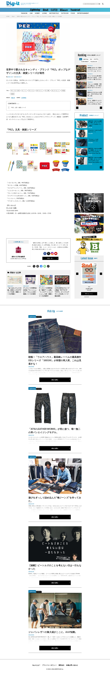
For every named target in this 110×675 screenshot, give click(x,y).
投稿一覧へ (50, 258)
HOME (7, 16)
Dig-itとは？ (36, 665)
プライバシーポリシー (49, 665)
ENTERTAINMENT (83, 13)
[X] (103, 4)
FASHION (24, 13)
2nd (91, 59)
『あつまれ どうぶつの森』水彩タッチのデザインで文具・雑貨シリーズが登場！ (14, 291)
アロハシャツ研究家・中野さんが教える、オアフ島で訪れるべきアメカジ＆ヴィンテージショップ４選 (95, 85)
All (80, 59)
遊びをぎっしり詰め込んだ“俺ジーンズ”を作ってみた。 (54, 499)
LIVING (44, 13)
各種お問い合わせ (72, 665)
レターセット (55, 90)
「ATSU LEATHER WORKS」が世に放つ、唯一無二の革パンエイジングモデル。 (54, 430)
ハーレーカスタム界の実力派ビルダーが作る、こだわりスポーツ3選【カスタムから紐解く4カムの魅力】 (95, 77)
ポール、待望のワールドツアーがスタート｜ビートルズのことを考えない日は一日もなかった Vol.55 (95, 102)
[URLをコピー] (48, 266)
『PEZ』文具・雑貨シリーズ (17, 107)
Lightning (85, 59)
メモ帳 (47, 90)
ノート (24, 90)
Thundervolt (93, 61)
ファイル (31, 90)
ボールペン (40, 90)
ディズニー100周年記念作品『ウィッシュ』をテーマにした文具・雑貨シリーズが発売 (30, 291)
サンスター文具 (16, 90)
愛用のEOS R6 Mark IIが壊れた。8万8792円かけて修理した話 (95, 94)
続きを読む (55, 379)
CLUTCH (96, 59)
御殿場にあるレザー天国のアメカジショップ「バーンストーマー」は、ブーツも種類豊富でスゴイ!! (95, 69)
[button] (77, 108)
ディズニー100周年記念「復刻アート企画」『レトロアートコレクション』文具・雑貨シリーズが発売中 (46, 292)
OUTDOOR (64, 13)
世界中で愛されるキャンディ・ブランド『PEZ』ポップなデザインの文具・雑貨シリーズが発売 (39, 16)
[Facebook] (41, 266)
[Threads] (37, 266)
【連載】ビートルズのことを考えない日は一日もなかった (54, 567)
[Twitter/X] (34, 266)
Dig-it (13, 16)
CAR (31, 13)
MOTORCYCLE (54, 13)
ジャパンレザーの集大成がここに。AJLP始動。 (52, 632)
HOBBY (37, 13)
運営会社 (61, 665)
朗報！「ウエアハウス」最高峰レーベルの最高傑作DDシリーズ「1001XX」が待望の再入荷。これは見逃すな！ (54, 360)
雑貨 (13, 94)
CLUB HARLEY (85, 61)
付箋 (63, 90)
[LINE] (44, 266)
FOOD (73, 13)
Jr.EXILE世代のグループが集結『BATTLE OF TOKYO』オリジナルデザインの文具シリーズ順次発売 (62, 292)
